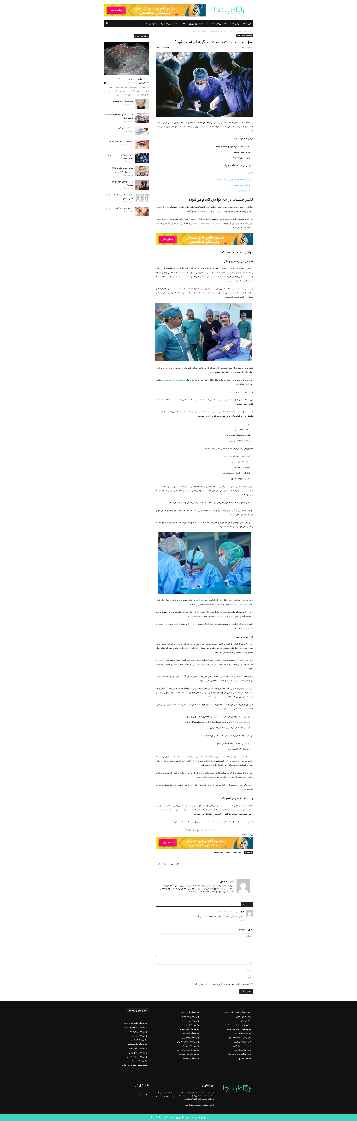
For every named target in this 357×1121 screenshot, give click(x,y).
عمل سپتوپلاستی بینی (242, 1041)
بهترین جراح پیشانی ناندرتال (188, 1041)
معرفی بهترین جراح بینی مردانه (239, 1024)
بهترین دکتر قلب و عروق (189, 1012)
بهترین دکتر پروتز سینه (139, 1031)
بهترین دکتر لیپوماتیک (139, 1035)
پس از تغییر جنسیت (240, 190)
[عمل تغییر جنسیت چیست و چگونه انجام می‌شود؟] (142, 158)
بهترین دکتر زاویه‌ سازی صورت (136, 1027)
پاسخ (241, 920)
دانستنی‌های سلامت (217, 23)
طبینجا (248, 23)
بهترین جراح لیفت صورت (189, 1029)
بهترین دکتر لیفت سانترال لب (188, 1049)
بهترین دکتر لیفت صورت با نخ (136, 1023)
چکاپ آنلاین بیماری (243, 1016)
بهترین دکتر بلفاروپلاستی (138, 1044)
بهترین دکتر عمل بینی (139, 1060)
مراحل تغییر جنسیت (240, 185)
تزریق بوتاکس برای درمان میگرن (238, 1054)
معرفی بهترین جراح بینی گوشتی (238, 1029)
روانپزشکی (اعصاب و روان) (238, 31)
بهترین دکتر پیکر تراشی (190, 1020)
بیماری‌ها (235, 23)
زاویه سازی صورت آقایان (241, 1045)
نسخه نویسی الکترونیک (169, 23)
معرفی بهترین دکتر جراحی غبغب (135, 1065)
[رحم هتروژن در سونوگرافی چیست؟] (126, 58)
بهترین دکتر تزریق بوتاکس (137, 1056)
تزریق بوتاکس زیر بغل (242, 1049)
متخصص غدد (247, 628)
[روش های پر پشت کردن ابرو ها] (142, 144)
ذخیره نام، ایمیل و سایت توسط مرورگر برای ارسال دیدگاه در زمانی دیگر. (222, 984)
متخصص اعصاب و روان (205, 821)
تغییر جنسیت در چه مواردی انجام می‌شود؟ (232, 179)
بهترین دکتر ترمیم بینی (190, 1033)
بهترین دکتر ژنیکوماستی (190, 1024)
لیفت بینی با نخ (245, 1058)
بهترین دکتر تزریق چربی (138, 1052)
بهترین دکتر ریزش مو (191, 1058)
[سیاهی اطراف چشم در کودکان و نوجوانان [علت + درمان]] (142, 171)
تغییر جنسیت (218, 852)
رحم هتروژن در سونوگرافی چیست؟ (133, 79)
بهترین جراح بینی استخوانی (188, 1054)
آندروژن (198, 411)
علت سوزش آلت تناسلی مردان (121, 101)
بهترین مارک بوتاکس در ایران (240, 1037)
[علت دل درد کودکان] (142, 131)
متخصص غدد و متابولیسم (211, 223)
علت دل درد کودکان (125, 127)
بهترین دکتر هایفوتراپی (190, 1037)
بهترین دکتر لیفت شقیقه (138, 1048)
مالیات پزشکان (150, 23)
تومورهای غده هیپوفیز (238, 604)
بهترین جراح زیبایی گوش (189, 1045)
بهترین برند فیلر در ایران (242, 1033)
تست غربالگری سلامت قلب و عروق (237, 1012)
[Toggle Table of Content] (251, 173)
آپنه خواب (200, 600)
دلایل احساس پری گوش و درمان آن (119, 208)
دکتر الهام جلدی (227, 881)
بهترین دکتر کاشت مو (139, 1039)
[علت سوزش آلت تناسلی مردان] (142, 104)
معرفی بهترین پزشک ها (193, 23)
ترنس (228, 852)
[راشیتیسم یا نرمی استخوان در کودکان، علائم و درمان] (142, 198)
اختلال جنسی (237, 852)
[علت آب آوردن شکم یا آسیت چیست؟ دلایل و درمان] (142, 118)
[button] (107, 23)
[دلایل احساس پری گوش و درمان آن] (142, 211)
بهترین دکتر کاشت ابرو (190, 1016)
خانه (251, 31)
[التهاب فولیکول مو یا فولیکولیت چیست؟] (142, 185)
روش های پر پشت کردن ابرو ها (121, 141)
